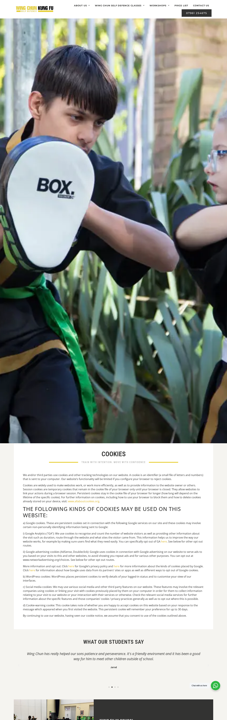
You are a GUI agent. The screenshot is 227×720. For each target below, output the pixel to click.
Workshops (158, 5)
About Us (80, 5)
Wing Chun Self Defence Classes (118, 5)
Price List (181, 5)
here (164, 541)
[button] (18, 665)
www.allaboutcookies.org (83, 501)
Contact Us (201, 5)
